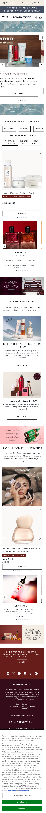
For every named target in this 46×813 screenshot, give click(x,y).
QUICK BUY (22, 213)
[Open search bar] (7, 17)
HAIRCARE (24, 129)
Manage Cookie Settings (22, 795)
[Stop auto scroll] (41, 37)
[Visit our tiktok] (30, 673)
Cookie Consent (22, 704)
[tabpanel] (22, 184)
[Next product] (40, 538)
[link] (36, 17)
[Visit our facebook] (8, 673)
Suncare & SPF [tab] (24, 142)
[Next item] (40, 184)
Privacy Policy (10, 790)
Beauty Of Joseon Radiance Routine (19, 193)
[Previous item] (4, 184)
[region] (22, 771)
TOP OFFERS (9, 129)
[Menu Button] (2, 17)
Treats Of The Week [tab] (10, 142)
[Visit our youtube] (25, 673)
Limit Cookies (22, 802)
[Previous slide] (2, 65)
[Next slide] (41, 65)
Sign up (22, 662)
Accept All (22, 809)
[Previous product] (4, 538)
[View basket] (40, 17)
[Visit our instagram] (19, 673)
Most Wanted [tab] (36, 142)
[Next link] (40, 246)
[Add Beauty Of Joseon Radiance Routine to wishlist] (40, 153)
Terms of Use (24, 790)
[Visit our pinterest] (36, 673)
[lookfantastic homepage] (22, 17)
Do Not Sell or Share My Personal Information (22, 708)
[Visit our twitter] (14, 673)
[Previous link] (4, 246)
